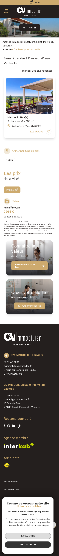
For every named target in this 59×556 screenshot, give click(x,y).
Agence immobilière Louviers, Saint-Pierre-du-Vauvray (29, 43)
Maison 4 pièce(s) (21, 119)
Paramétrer (28, 535)
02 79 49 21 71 (11, 395)
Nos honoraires (11, 481)
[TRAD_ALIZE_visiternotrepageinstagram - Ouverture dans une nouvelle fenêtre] (8, 426)
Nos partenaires (11, 489)
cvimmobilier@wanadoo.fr (18, 366)
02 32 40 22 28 (12, 362)
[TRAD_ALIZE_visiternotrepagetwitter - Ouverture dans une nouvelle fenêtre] (13, 426)
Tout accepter (28, 544)
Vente (8, 49)
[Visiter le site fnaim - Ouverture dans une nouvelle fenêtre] (7, 465)
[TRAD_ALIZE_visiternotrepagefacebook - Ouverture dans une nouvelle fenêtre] (4, 426)
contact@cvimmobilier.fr (17, 399)
